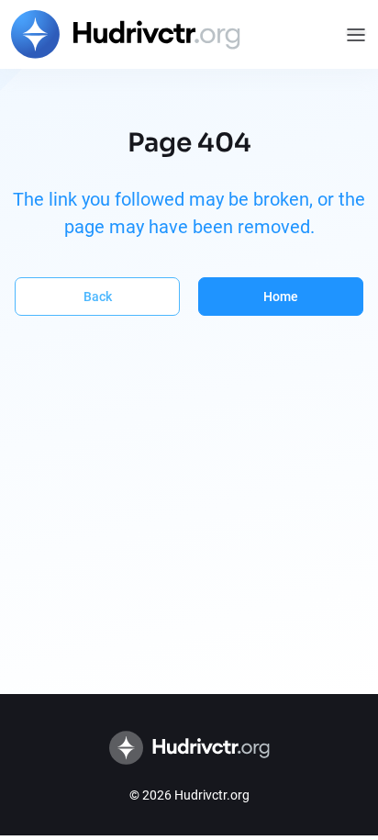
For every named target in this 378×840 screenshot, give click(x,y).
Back (97, 296)
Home (280, 296)
